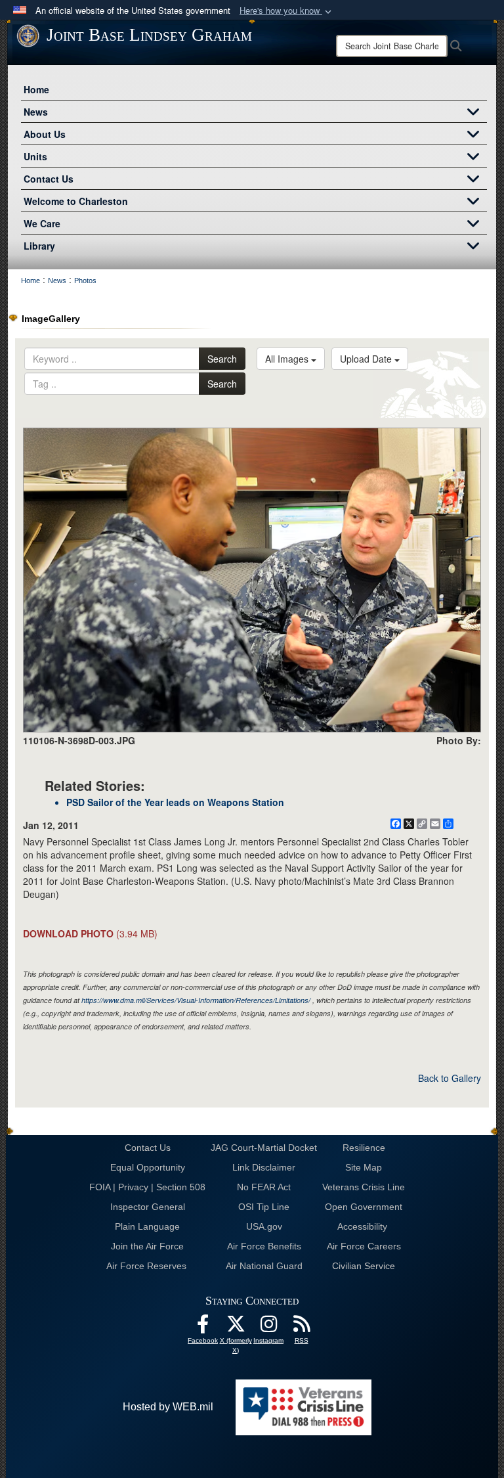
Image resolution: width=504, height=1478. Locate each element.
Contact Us (49, 178)
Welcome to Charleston (76, 201)
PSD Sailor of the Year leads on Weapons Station (175, 802)
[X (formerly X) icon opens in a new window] (235, 1327)
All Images (288, 358)
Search (222, 358)
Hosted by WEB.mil (168, 1406)
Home (36, 89)
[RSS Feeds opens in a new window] (301, 1327)
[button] (287, 11)
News (36, 111)
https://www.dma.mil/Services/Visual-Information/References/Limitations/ (195, 1000)
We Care (42, 223)
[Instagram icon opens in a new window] (268, 1327)
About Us (45, 134)
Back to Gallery (449, 1078)
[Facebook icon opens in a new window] (202, 1327)
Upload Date (367, 358)
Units (35, 156)
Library (39, 245)
